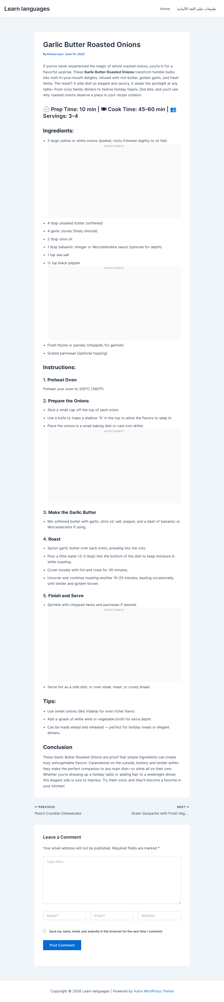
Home (165, 9)
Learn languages (27, 8)
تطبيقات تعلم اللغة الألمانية (196, 9)
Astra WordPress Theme (154, 991)
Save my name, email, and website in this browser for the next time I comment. (106, 931)
